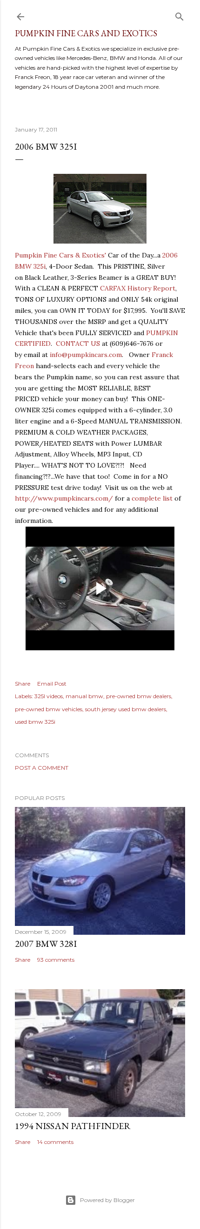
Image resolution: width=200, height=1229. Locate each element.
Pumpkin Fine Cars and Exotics (86, 33)
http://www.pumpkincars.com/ (64, 498)
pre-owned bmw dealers (138, 696)
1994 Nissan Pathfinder (73, 1126)
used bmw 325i (35, 721)
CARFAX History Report (137, 288)
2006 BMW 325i (46, 146)
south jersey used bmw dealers (125, 709)
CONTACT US (78, 343)
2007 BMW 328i (46, 944)
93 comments (55, 959)
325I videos (48, 696)
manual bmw (84, 696)
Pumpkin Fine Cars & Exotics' (60, 255)
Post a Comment (41, 767)
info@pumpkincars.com (86, 354)
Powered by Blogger (107, 1199)
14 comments (55, 1141)
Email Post (52, 683)
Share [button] (22, 683)
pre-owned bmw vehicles (48, 709)
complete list (152, 498)
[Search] (179, 15)
